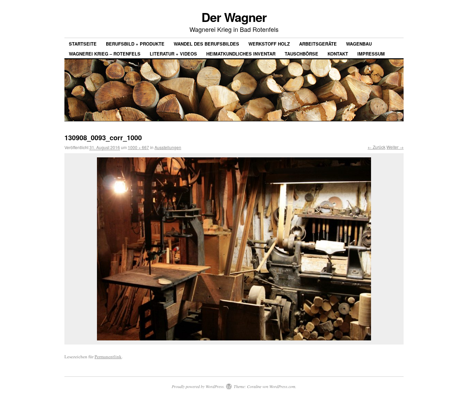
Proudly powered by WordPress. (198, 386)
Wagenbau (359, 43)
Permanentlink (108, 356)
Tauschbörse (301, 53)
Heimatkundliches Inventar (240, 53)
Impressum (371, 53)
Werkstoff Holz (269, 43)
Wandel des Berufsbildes (206, 43)
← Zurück (376, 147)
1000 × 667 (138, 147)
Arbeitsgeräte (318, 43)
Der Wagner (234, 17)
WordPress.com (282, 386)
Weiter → (395, 147)
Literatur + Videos (173, 53)
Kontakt (338, 53)
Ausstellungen (168, 147)
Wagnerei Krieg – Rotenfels (104, 53)
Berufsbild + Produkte (135, 43)
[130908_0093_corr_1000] (234, 248)
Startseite (83, 43)
